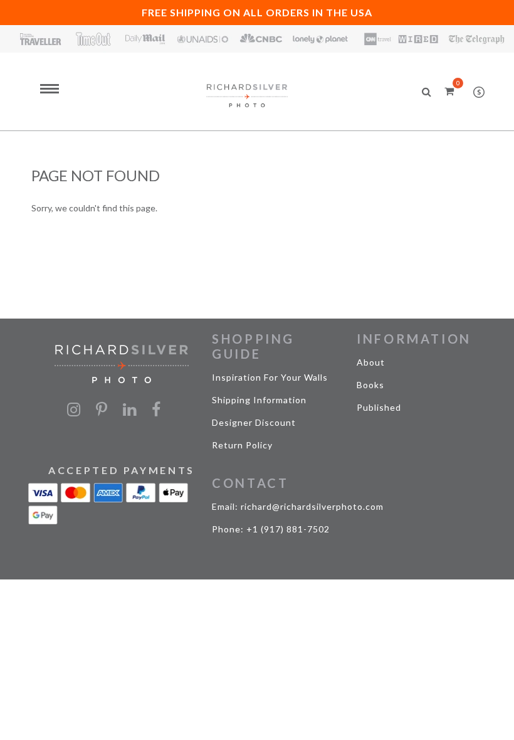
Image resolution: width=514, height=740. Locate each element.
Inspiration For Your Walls (270, 377)
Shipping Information (259, 399)
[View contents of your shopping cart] (449, 90)
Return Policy (242, 445)
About (371, 362)
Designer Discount (254, 422)
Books (370, 384)
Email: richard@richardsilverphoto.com (298, 506)
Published (379, 407)
